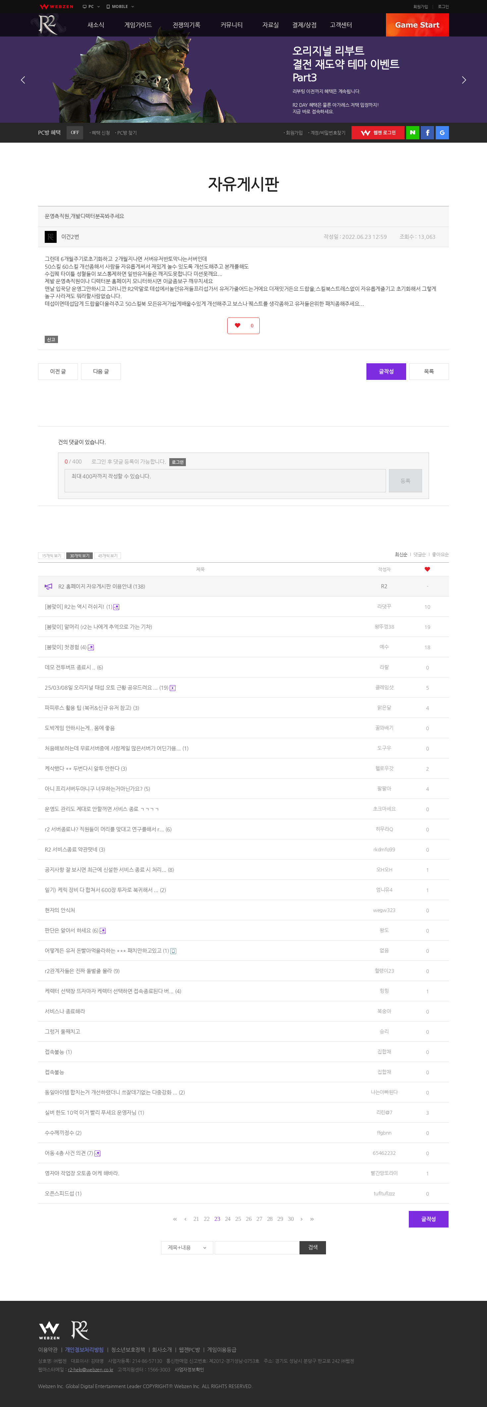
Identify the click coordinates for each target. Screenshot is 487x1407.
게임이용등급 (221, 1350)
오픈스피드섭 (63, 1193)
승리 (384, 1031)
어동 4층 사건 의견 (69, 1153)
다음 (464, 80)
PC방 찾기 (126, 132)
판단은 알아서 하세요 (71, 930)
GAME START (417, 24)
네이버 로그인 (412, 132)
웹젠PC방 (189, 1350)
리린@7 (384, 1112)
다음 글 (101, 371)
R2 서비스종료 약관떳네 (75, 849)
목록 (429, 371)
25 (238, 1219)
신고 (51, 339)
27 (259, 1219)
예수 (384, 647)
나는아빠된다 (384, 1092)
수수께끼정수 (63, 1133)
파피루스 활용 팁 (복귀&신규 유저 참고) (92, 708)
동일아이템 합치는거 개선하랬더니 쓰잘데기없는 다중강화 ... (115, 1092)
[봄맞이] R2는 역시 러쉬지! (78, 606)
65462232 (384, 1153)
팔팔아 (384, 788)
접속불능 (58, 1052)
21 (196, 1219)
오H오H (384, 869)
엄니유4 (384, 889)
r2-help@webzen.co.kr (90, 1369)
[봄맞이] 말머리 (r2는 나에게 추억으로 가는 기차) (98, 627)
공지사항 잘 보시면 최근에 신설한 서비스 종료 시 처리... (109, 870)
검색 (313, 1247)
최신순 (401, 554)
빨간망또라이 (384, 1173)
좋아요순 (440, 554)
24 (228, 1219)
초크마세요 (384, 808)
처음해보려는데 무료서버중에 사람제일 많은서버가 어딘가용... (117, 748)
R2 (48, 24)
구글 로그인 (442, 132)
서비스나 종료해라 (65, 1011)
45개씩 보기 (108, 555)
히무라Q (384, 829)
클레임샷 (384, 687)
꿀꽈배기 (384, 728)
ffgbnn (384, 1132)
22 (206, 1219)
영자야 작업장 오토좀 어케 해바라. (82, 1173)
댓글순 (419, 554)
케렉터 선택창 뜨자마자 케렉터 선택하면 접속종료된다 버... (113, 991)
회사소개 (162, 1350)
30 (291, 1219)
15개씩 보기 (51, 555)
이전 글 (58, 371)
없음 (384, 950)
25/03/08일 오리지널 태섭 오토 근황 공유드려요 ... (106, 687)
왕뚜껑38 (384, 626)
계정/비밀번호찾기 (328, 132)
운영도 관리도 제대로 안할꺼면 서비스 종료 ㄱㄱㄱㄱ (102, 809)
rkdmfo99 (384, 849)
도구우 (384, 748)
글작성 (386, 371)
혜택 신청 (101, 132)
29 (280, 1219)
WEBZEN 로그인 (378, 132)
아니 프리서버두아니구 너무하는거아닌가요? (97, 789)
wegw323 (384, 910)
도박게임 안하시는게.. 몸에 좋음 (80, 728)
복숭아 (384, 1011)
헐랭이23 (384, 970)
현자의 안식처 (60, 910)
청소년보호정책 (128, 1350)
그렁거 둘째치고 (62, 1031)
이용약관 (48, 1350)
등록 (405, 481)
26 (248, 1219)
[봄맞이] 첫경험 (65, 647)
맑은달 (384, 707)
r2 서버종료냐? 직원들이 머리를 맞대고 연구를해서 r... (108, 829)
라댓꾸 (384, 606)
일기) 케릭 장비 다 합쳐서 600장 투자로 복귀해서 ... (105, 890)
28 (270, 1219)
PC (91, 6)
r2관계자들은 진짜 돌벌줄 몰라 (82, 971)
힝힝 (384, 991)
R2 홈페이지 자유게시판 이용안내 (101, 586)
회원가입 (420, 6)
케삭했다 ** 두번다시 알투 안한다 (86, 768)
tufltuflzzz (384, 1193)
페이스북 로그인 (427, 132)
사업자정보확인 (189, 1369)
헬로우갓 (384, 768)
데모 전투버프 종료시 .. (74, 667)
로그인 (443, 6)
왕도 (384, 930)
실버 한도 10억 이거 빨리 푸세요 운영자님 (94, 1112)
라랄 (384, 667)
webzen (56, 6)
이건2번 (70, 237)
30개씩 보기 (79, 555)
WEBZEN (49, 1330)
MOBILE (120, 6)
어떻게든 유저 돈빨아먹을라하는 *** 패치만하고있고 (107, 951)
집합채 (384, 1051)
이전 (23, 80)
